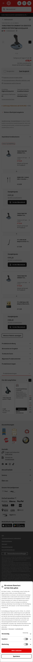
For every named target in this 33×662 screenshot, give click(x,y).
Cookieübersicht (19, 629)
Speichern (16, 656)
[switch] (26, 639)
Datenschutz (4, 629)
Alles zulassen (16, 651)
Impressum (11, 629)
